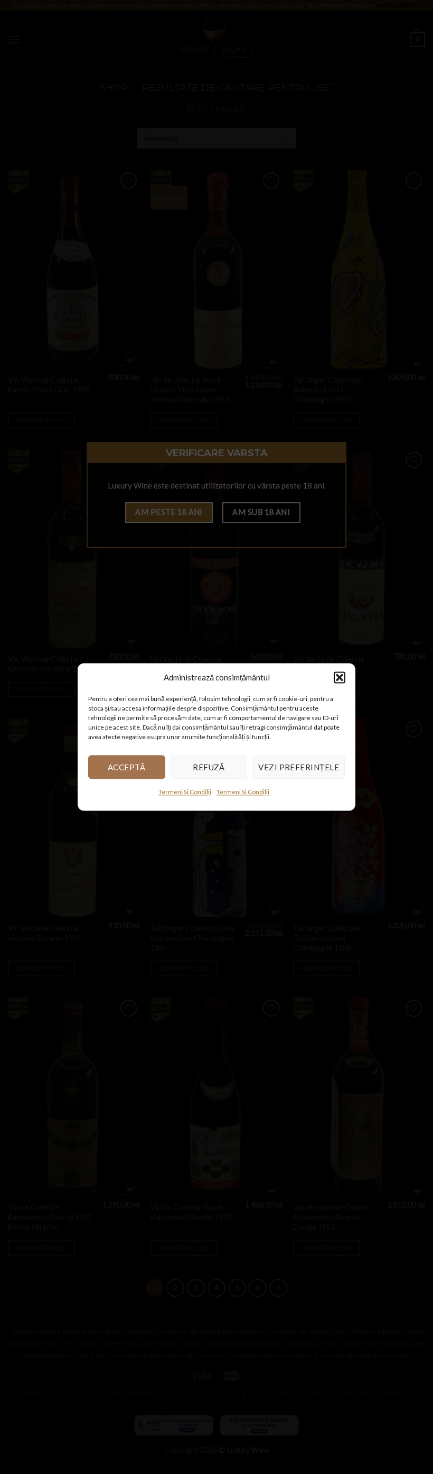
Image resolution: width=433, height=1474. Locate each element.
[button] (339, 677)
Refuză (209, 767)
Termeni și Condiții (184, 792)
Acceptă (127, 767)
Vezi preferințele (298, 767)
